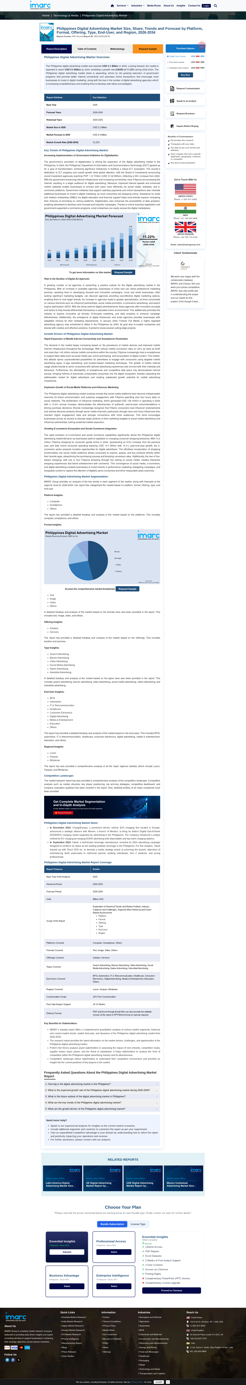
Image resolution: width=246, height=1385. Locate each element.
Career (106, 1317)
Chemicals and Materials (151, 1334)
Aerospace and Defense (150, 1317)
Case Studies (68, 1356)
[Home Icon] (112, 6)
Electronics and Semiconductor (154, 1343)
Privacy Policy (137, 1382)
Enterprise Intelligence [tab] (112, 1277)
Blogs (64, 1347)
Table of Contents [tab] (87, 49)
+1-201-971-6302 (197, 1326)
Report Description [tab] (56, 49)
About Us (169, 5)
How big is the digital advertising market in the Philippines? (78, 1084)
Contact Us (194, 5)
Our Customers (110, 1334)
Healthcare (144, 1356)
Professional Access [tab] (111, 1243)
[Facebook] (13, 1360)
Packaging (144, 1360)
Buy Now (185, 75)
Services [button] (122, 5)
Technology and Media (150, 1369)
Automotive (145, 1326)
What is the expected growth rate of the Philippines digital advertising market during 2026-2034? (97, 1090)
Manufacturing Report (72, 1343)
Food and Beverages (149, 1352)
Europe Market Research (73, 1330)
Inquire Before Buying (187, 126)
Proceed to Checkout (171, 1290)
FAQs (105, 1343)
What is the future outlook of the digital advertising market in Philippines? (85, 1096)
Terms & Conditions (112, 1321)
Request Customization (188, 88)
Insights (181, 5)
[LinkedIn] (7, 1360)
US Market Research (71, 1334)
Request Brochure (186, 113)
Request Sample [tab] (148, 49)
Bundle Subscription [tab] (112, 1224)
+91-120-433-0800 (197, 1351)
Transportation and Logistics (152, 1373)
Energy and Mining (148, 1347)
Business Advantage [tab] (64, 1277)
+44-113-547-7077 (198, 1338)
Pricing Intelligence (70, 1339)
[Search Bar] (215, 5)
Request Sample (123, 272)
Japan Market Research (73, 1326)
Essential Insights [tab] (62, 1243)
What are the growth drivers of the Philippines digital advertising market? (85, 1109)
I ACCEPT (158, 1382)
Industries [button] (137, 5)
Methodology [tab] (117, 49)
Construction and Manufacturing (154, 1339)
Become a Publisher (112, 1339)
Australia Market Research (74, 1317)
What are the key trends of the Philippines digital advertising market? (83, 1102)
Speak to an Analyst (186, 101)
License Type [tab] (138, 1224)
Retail (142, 1365)
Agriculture (144, 1321)
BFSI (142, 1330)
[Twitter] (19, 1360)
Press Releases (69, 1352)
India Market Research (72, 1321)
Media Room (154, 5)
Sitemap (107, 1352)
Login (206, 6)
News (105, 1347)
